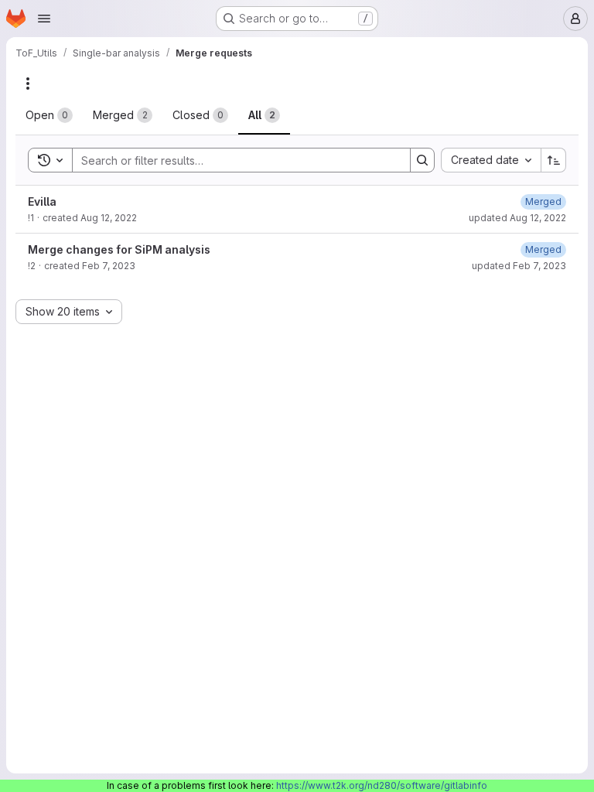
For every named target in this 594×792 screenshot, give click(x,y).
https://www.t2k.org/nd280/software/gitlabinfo (381, 785)
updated (517, 218)
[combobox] (491, 160)
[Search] (422, 160)
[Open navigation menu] (44, 18)
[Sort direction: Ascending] (553, 160)
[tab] (49, 115)
